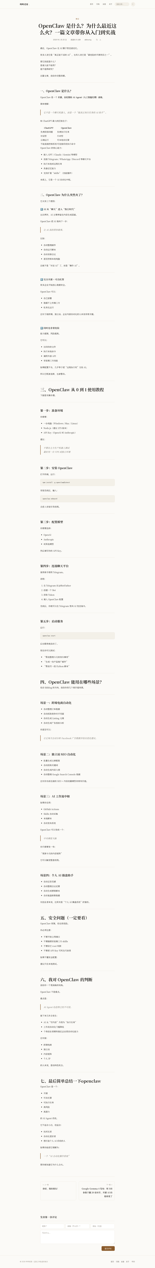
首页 (91, 4)
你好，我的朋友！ (51, 1188)
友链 (104, 4)
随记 (77, 19)
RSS (133, 1262)
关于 (110, 4)
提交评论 (108, 1249)
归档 (98, 4)
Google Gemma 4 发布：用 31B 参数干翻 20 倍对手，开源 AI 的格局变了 (97, 1192)
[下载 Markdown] (100, 39)
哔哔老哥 (25, 4)
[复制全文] (96, 39)
